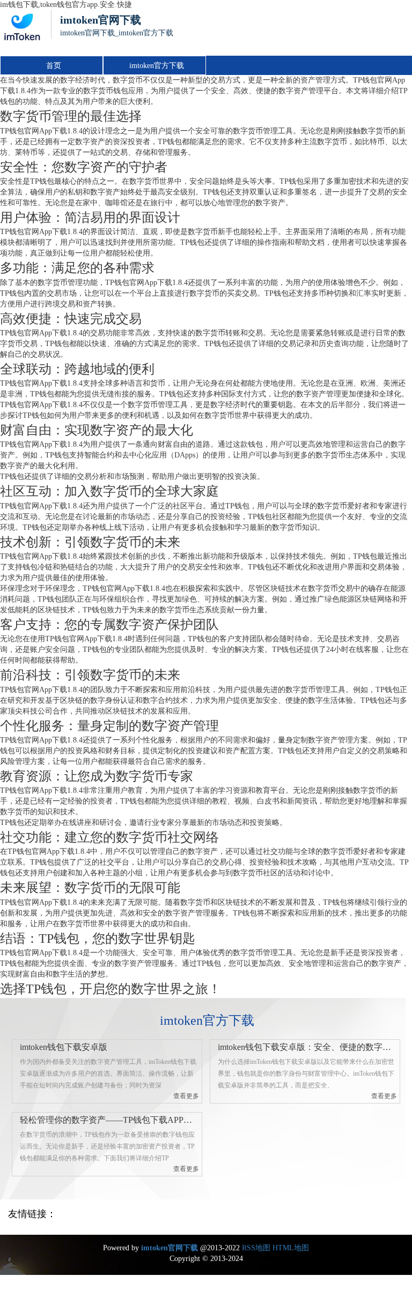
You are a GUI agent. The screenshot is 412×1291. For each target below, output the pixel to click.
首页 (53, 66)
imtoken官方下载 (156, 66)
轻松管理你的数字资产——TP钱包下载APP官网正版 (109, 1119)
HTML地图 (291, 1248)
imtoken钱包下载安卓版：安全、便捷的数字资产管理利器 (307, 1047)
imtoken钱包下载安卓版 (63, 1047)
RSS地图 (256, 1248)
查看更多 (185, 1096)
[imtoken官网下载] (21, 33)
